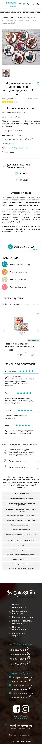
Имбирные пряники (25, 17)
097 (19, 689)
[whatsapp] (28, 648)
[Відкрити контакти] (33, 4)
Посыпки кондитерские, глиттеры (21, 540)
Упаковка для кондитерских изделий (21, 554)
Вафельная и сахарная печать (21, 498)
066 (18, 664)
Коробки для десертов (21, 559)
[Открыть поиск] (28, 4)
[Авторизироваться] (38, 4)
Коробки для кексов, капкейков (21, 568)
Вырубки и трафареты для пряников (21, 520)
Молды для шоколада (21, 529)
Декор (13, 17)
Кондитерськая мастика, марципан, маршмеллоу (21, 504)
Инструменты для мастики (21, 525)
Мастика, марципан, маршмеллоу (22, 621)
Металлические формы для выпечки (21, 515)
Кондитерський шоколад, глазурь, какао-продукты (21, 510)
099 (18, 654)
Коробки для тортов (22, 617)
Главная (5, 17)
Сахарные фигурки (21, 494)
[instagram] (25, 709)
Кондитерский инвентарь (19, 612)
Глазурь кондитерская (19, 605)
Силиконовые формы (19, 634)
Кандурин (21, 545)
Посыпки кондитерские (19, 628)
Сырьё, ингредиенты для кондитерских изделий (21, 535)
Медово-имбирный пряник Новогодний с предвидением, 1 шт (19, 344)
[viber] (28, 658)
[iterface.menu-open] (3, 4)
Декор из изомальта (30, 304)
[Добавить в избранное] (38, 314)
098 (18, 659)
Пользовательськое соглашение (21, 735)
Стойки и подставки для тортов (21, 564)
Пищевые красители (21, 550)
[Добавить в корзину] (32, 354)
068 (18, 649)
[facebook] (16, 709)
